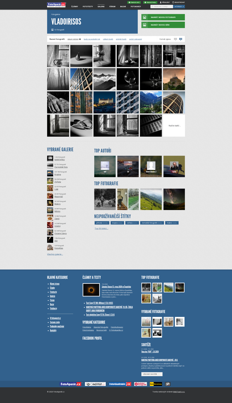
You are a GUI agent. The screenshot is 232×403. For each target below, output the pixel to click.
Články (74, 6)
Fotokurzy (136, 6)
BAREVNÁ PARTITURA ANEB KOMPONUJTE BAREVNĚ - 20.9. (159, 360)
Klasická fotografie (101, 327)
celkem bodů (108, 39)
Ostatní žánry (60, 233)
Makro (57, 204)
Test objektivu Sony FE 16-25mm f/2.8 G (100, 314)
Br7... (100, 208)
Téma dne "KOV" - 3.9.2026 (150, 351)
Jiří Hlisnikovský (173, 208)
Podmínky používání (57, 326)
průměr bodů (121, 39)
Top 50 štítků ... (101, 228)
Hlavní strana (54, 283)
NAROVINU (59, 159)
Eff (128, 171)
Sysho (174, 171)
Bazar (123, 6)
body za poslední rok (92, 39)
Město (57, 211)
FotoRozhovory (117, 327)
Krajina (57, 174)
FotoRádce (87, 327)
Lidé (56, 189)
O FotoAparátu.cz (116, 330)
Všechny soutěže (150, 374)
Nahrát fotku (151, 2)
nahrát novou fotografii (163, 17)
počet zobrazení (135, 39)
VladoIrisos (55, 65)
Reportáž (58, 196)
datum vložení (73, 39)
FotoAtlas (58, 248)
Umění (57, 226)
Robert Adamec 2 (151, 171)
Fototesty (88, 6)
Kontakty (53, 330)
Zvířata (57, 182)
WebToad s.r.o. (179, 392)
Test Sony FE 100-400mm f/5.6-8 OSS (99, 303)
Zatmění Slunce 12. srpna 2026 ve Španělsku (116, 286)
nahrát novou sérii (160, 25)
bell (105, 171)
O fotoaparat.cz (55, 318)
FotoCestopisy (88, 330)
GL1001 (147, 208)
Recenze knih (101, 330)
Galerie (101, 6)
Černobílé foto (61, 167)
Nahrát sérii (135, 2)
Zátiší (56, 218)
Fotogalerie (55, 14)
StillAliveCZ (125, 208)
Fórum (112, 6)
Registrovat (180, 2)
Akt (56, 241)
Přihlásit (166, 2)
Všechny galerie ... (55, 254)
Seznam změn (55, 322)
